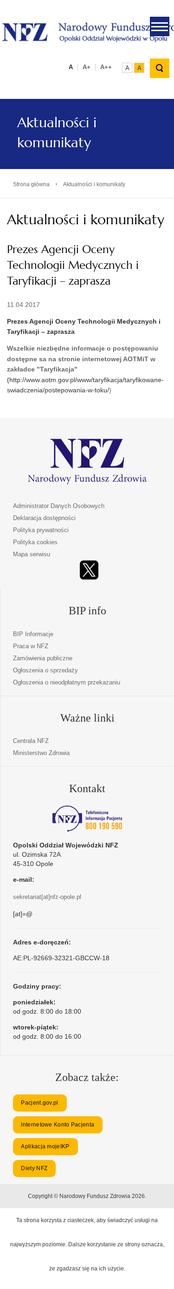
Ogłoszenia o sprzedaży (45, 670)
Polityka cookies (35, 542)
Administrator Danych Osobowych (58, 505)
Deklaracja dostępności (44, 517)
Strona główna (31, 184)
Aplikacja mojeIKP (45, 1146)
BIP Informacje (33, 634)
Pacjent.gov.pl (39, 1103)
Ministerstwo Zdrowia (41, 752)
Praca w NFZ (30, 646)
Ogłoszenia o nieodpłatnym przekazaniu (66, 682)
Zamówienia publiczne (42, 658)
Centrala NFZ (31, 740)
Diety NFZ (34, 1168)
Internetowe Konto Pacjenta (57, 1124)
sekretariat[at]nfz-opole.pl (47, 896)
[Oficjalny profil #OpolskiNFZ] (89, 569)
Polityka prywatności (41, 530)
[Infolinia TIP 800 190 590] (87, 819)
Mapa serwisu (31, 554)
